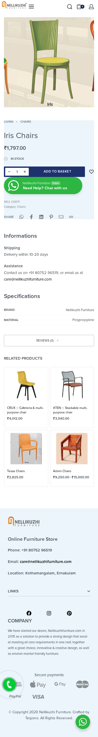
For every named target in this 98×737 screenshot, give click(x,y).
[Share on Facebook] (31, 217)
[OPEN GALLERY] (49, 62)
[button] (49, 340)
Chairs (25, 121)
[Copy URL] (71, 217)
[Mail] (61, 217)
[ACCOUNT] (91, 6)
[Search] (69, 6)
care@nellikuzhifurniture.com (28, 279)
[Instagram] (49, 613)
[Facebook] (28, 613)
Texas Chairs (16, 471)
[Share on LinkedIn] (41, 217)
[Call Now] (9, 684)
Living (8, 121)
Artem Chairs (62, 471)
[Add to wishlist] (91, 172)
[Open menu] (31, 6)
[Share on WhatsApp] (21, 217)
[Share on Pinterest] (51, 217)
